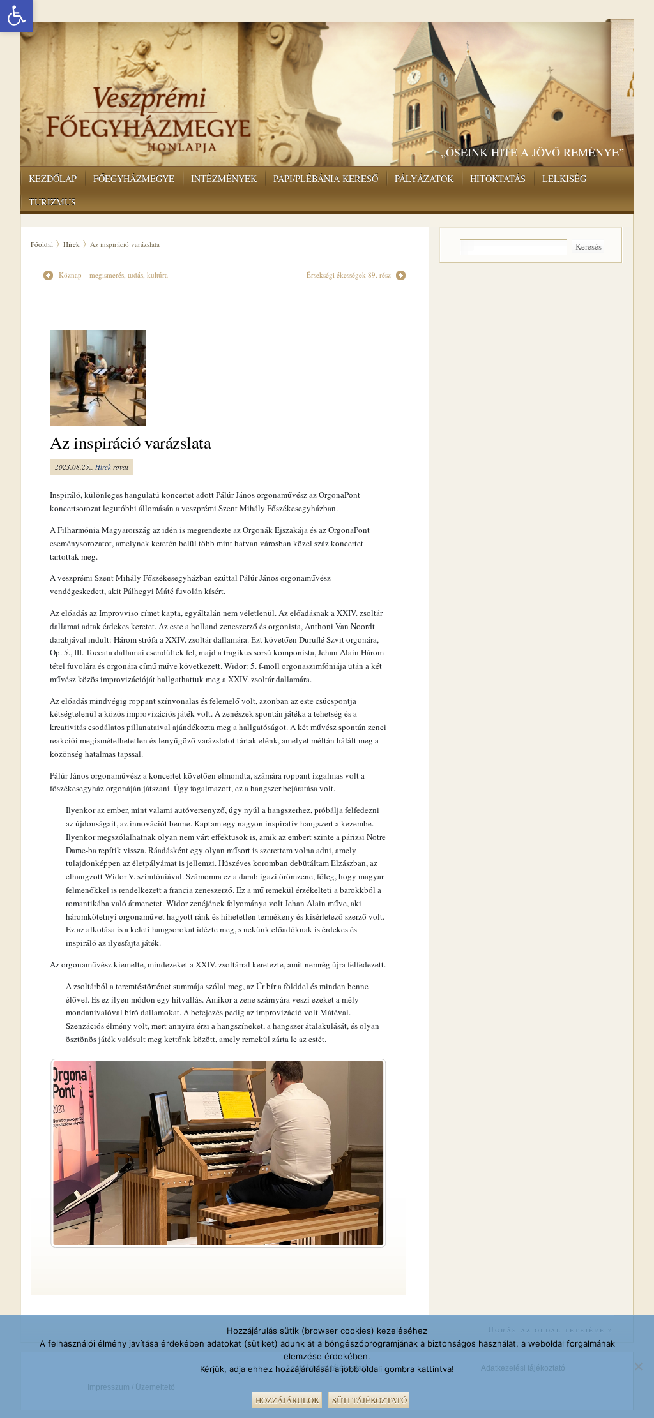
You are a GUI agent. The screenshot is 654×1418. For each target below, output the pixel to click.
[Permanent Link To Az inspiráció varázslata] (105, 378)
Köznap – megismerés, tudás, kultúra (113, 275)
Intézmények (224, 178)
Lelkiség (564, 178)
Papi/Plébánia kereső (325, 178)
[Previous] (77, 1153)
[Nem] (638, 1364)
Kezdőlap (53, 178)
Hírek (71, 244)
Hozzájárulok (287, 1400)
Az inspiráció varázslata (130, 442)
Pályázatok (424, 178)
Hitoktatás (498, 178)
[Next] (360, 1153)
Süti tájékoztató (369, 1400)
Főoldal (42, 244)
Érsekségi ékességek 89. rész (349, 275)
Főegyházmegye (133, 178)
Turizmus (52, 202)
